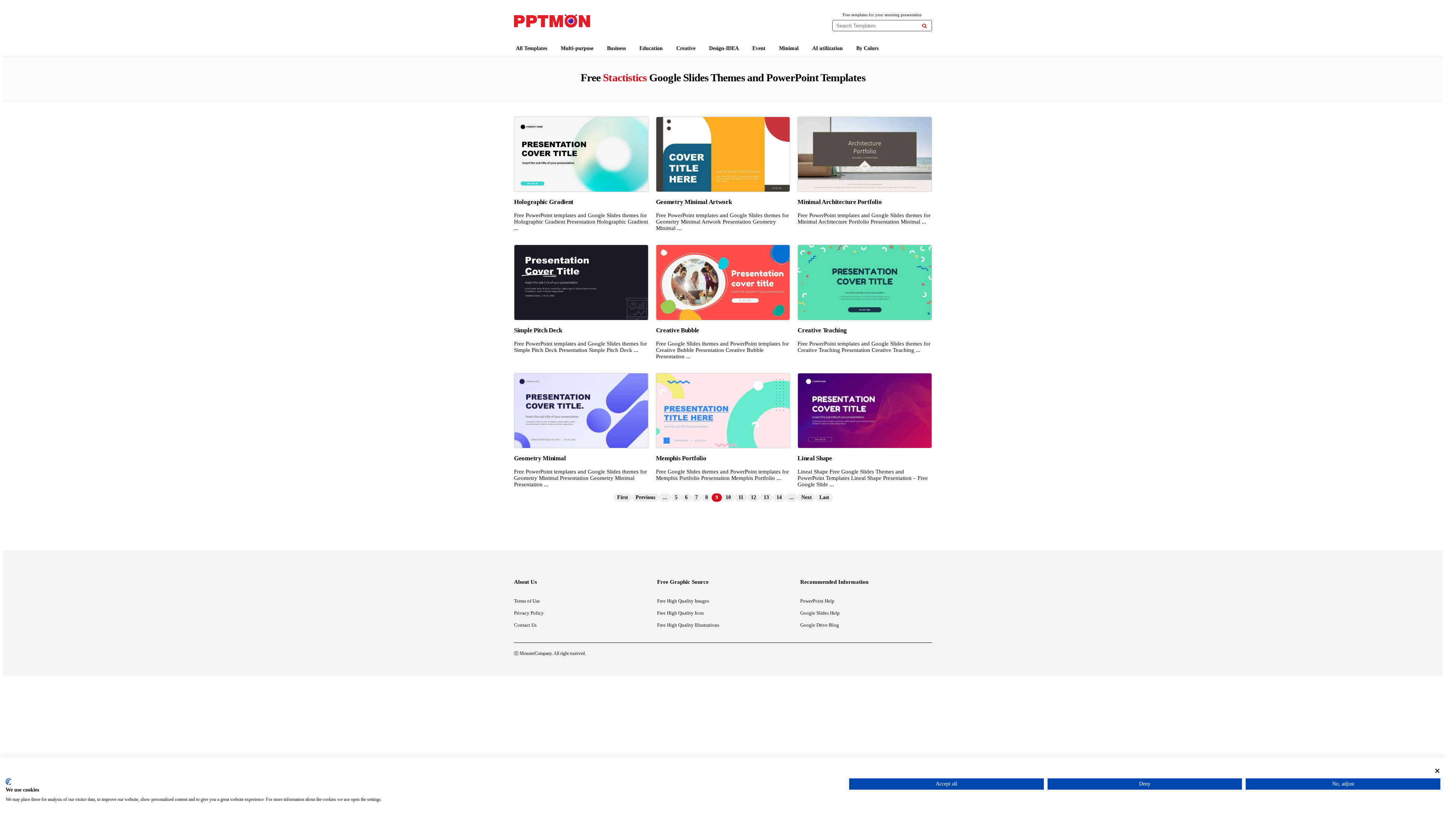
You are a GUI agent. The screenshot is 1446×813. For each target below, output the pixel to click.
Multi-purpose (577, 48)
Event (759, 48)
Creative (686, 48)
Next (806, 497)
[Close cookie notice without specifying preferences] (1437, 770)
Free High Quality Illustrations (688, 625)
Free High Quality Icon (680, 613)
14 (779, 497)
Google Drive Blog (819, 625)
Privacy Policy (529, 613)
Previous (645, 497)
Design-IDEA (724, 48)
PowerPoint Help (817, 601)
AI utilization (827, 48)
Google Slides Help (820, 613)
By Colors (867, 48)
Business (616, 48)
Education (651, 48)
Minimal (789, 48)
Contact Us (525, 625)
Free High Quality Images (683, 601)
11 (740, 497)
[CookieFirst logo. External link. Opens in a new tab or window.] (8, 781)
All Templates (531, 48)
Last (824, 497)
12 (753, 497)
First (622, 497)
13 (766, 497)
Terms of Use (527, 601)
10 (728, 497)
